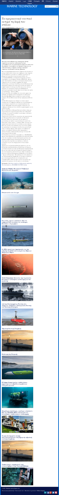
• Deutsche (18, 1)
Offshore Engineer (41, 479)
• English (29, 3)
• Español (10, 1)
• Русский (55, 1)
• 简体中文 (4, 1)
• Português (36, 1)
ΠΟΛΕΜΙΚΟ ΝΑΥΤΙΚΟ (17, 154)
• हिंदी (42, 1)
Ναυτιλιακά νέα (19, 479)
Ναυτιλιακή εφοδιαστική (8, 479)
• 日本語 (30, 1)
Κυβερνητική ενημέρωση (25, 152)
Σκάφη (25, 154)
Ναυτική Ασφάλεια (6, 154)
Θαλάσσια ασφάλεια (14, 152)
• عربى (24, 1)
